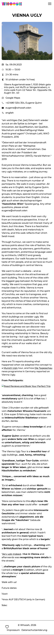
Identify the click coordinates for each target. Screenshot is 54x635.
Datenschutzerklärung (34, 630)
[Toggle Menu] (49, 4)
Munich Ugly (11, 368)
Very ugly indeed (11, 554)
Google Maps (13, 98)
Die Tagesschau (43, 368)
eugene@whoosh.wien (18, 107)
